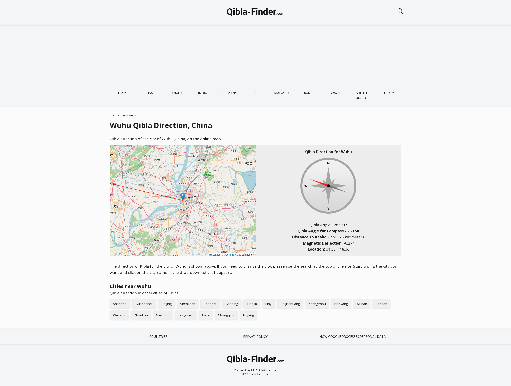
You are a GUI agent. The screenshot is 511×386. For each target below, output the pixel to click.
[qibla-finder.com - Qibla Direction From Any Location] (255, 13)
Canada (175, 93)
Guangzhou (144, 304)
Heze (206, 315)
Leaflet (216, 254)
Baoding (232, 304)
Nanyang (341, 304)
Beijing (166, 304)
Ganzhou (163, 315)
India (202, 93)
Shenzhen (187, 304)
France (308, 93)
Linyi (268, 304)
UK (255, 93)
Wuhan (361, 304)
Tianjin (252, 304)
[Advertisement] (255, 56)
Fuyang (248, 315)
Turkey (388, 93)
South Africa (361, 95)
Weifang (119, 315)
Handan (381, 304)
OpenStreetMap (232, 254)
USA (150, 93)
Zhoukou (141, 315)
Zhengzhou (317, 304)
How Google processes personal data (353, 336)
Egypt (123, 93)
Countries (158, 336)
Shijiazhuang (290, 304)
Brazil (335, 93)
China (122, 115)
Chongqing (226, 315)
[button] (182, 196)
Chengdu (210, 304)
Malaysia (282, 93)
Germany (229, 93)
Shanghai (120, 304)
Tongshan (186, 315)
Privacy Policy (255, 336)
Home (113, 115)
